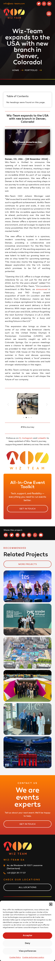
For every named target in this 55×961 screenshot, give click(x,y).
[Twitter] (39, 3)
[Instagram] (44, 3)
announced (41, 289)
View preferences (27, 951)
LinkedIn (42, 438)
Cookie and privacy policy (33, 957)
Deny (27, 943)
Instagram (27, 438)
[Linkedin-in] (49, 3)
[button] (50, 904)
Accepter (27, 935)
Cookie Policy (15, 957)
